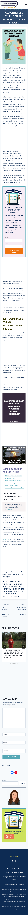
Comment (6, 706)
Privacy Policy (14, 910)
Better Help (6, 539)
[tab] (10, 663)
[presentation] (14, 640)
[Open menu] (26, 4)
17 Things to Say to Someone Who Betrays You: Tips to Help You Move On (13, 654)
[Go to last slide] (4, 647)
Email (7, 243)
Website (5, 751)
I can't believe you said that (14, 9)
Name (6, 237)
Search (4, 780)
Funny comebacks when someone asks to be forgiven (7, 610)
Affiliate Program (17, 872)
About (8, 869)
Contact (7, 872)
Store (20, 869)
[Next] (23, 647)
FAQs (14, 869)
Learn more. (10, 509)
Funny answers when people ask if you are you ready (21, 609)
